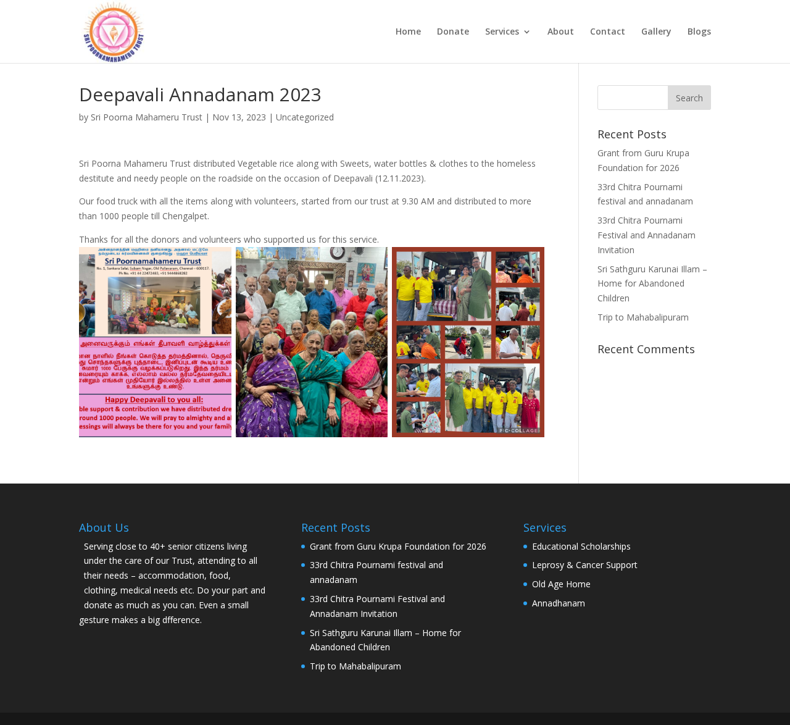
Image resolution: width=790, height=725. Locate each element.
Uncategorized (305, 117)
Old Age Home (561, 584)
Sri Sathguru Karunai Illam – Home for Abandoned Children (652, 283)
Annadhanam (558, 603)
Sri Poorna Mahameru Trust (146, 117)
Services (502, 32)
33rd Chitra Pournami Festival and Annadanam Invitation (646, 235)
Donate (453, 32)
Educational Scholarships (581, 546)
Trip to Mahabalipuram (643, 317)
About (560, 32)
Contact (607, 32)
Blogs (699, 32)
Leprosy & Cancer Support (585, 565)
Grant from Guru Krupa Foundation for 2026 (398, 546)
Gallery (656, 32)
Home (408, 32)
